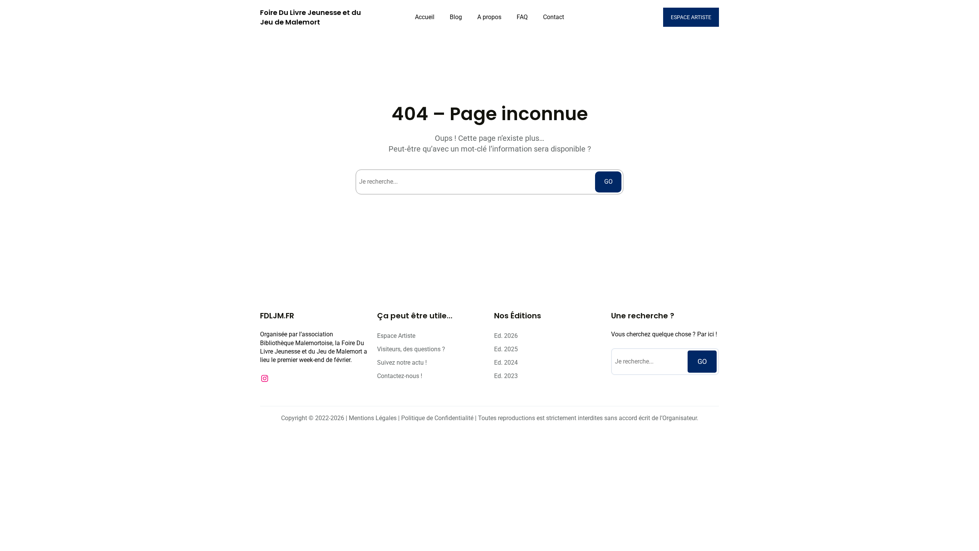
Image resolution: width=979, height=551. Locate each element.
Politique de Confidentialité (437, 418)
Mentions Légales (373, 418)
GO (608, 181)
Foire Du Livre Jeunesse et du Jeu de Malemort (310, 17)
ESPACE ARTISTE (691, 17)
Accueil (424, 17)
